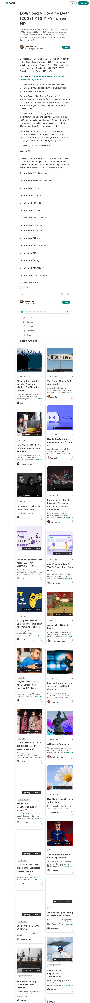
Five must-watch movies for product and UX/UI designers (59, 686)
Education (52, 850)
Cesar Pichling (24, 823)
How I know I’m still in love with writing (60, 800)
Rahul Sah (53, 458)
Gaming (51, 620)
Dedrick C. (53, 990)
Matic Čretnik (54, 929)
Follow (66, 47)
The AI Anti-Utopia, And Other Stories (59, 382)
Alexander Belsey (25, 464)
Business (22, 738)
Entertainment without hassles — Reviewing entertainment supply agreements (58, 504)
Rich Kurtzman (24, 884)
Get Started (83, 3)
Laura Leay (54, 871)
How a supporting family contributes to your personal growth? (29, 746)
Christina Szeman (56, 757)
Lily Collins (23, 403)
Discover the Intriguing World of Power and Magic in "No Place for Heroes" (28, 385)
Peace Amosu (24, 518)
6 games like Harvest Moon (57, 626)
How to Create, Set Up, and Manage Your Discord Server (60, 442)
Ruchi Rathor (24, 762)
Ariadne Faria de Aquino (58, 641)
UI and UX (52, 678)
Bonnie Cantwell (25, 701)
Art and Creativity (54, 966)
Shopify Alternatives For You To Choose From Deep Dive (60, 567)
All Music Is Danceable (58, 744)
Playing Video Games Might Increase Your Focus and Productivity (28, 685)
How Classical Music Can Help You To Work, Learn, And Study (29, 448)
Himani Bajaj (54, 702)
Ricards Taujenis (25, 940)
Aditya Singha (55, 522)
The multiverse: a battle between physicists (58, 856)
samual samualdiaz (26, 640)
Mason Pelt (54, 397)
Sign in (73, 3)
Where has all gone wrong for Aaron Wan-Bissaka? (60, 914)
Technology (53, 376)
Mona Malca (54, 813)
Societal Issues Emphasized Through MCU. (54, 973)
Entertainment (26, 287)
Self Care (22, 440)
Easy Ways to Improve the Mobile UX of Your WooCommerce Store (29, 563)
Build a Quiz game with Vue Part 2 (28, 927)
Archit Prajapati (55, 583)
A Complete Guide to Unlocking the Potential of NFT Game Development (29, 624)
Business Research (25, 977)
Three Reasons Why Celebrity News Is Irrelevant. (26, 984)
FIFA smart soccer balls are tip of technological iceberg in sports (28, 868)
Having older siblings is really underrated (28, 507)
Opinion (51, 908)
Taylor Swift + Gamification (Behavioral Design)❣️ (29, 807)
